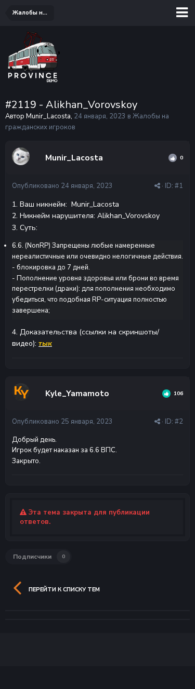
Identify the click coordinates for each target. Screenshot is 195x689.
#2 (179, 421)
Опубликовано (62, 186)
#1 (179, 186)
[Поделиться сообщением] (157, 186)
